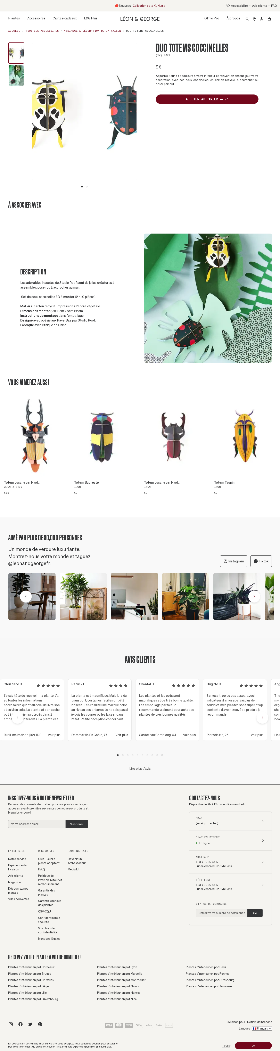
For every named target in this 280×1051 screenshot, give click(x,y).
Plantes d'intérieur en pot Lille (27, 992)
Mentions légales (49, 938)
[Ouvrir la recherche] (247, 19)
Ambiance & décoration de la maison (92, 30)
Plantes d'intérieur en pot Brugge (29, 973)
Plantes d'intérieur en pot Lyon (117, 967)
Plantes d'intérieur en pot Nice (117, 999)
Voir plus (54, 735)
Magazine (14, 882)
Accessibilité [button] (239, 5)
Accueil (14, 30)
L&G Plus (90, 18)
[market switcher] (254, 19)
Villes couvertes (18, 899)
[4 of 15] (185, 596)
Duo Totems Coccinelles (145, 30)
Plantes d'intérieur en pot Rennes (207, 973)
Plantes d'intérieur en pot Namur (118, 986)
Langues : (245, 1028)
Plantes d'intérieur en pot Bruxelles (31, 980)
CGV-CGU (44, 911)
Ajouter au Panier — (207, 99)
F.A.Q (41, 869)
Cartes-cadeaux (65, 18)
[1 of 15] (32, 596)
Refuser (226, 1045)
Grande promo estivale (138, 5)
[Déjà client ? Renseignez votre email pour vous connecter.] (261, 19)
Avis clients (259, 5)
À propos (233, 19)
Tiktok (264, 561)
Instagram (236, 561)
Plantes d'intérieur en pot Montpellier (121, 980)
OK (253, 1045)
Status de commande (211, 903)
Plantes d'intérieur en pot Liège (28, 986)
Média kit (74, 869)
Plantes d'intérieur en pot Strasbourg (210, 980)
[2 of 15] (83, 596)
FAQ (274, 5)
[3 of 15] (134, 596)
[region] (140, 596)
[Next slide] (133, 115)
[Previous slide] (37, 115)
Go (255, 913)
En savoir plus (103, 1046)
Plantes (14, 19)
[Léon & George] (140, 18)
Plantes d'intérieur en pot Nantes (118, 992)
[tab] (82, 187)
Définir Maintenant (259, 1022)
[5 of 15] (237, 596)
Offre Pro (211, 18)
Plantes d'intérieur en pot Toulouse (209, 986)
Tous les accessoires (42, 30)
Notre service (17, 859)
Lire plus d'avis (140, 768)
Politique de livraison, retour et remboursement (50, 880)
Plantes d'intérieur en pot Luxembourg (33, 999)
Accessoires (36, 19)
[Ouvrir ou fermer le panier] (269, 19)
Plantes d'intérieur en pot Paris (206, 967)
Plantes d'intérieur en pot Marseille (119, 973)
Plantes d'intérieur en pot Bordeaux (31, 967)
